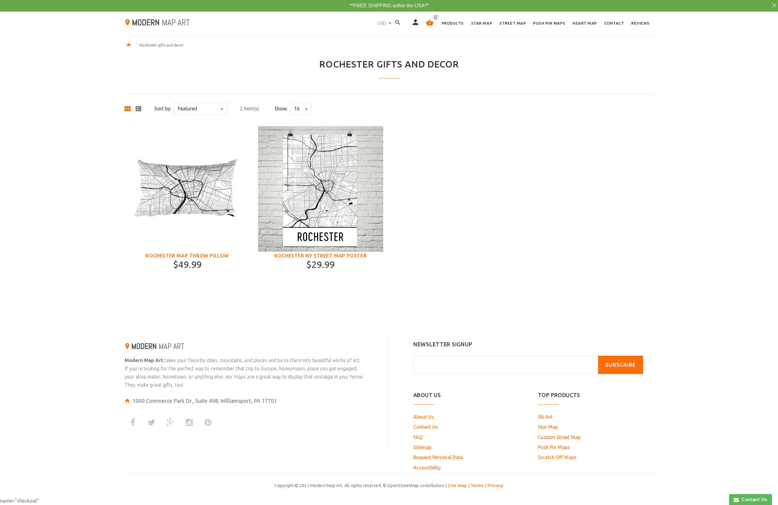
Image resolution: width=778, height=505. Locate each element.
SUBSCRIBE (620, 365)
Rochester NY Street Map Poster (320, 255)
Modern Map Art (144, 360)
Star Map (548, 427)
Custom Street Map (559, 437)
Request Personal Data (438, 457)
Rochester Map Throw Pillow (187, 255)
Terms (477, 485)
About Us (423, 417)
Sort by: (162, 108)
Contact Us (425, 427)
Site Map (457, 485)
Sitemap (422, 447)
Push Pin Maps (554, 447)
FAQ (417, 437)
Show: (280, 108)
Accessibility (427, 467)
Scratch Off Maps (557, 457)
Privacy (495, 485)
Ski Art (545, 417)
